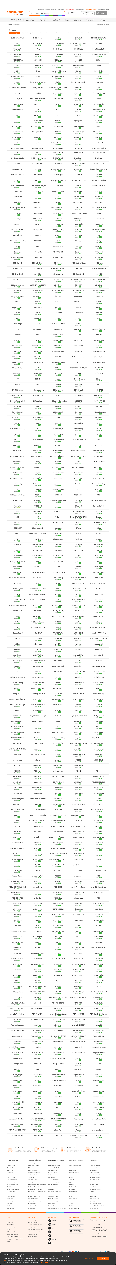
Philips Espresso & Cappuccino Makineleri (37, 1184)
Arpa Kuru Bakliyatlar (53, 1184)
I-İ (56, 33)
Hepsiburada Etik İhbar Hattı (99, 1236)
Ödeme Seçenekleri (32, 1234)
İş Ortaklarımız (10, 1222)
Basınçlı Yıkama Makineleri (75, 1165)
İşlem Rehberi (31, 1239)
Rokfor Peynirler (52, 1203)
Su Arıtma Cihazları (11, 1194)
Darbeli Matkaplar (52, 1194)
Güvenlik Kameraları (11, 1182)
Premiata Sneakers (32, 1203)
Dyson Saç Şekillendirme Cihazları (35, 1182)
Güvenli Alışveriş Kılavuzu (13, 1236)
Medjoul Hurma (51, 1175)
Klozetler (71, 1177)
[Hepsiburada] (15, 12)
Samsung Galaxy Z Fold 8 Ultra (97, 1201)
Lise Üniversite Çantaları (12, 1179)
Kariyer (8, 1229)
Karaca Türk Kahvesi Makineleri (35, 1196)
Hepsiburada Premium (91, 9)
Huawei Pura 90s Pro (94, 1179)
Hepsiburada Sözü (94, 1163)
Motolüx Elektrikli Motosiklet (34, 1186)
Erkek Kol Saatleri (11, 1201)
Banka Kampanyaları (32, 1236)
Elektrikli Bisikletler (11, 1165)
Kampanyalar (61, 9)
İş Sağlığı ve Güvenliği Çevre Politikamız (16, 1239)
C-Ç (41, 33)
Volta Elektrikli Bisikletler (33, 1175)
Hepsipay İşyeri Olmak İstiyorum (35, 1224)
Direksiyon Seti (10, 1208)
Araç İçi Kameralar (11, 1205)
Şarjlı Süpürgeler (72, 1189)
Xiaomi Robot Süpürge (33, 1198)
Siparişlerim (41, 9)
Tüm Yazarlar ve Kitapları (95, 1165)
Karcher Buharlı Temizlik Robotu (35, 1201)
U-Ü (88, 33)
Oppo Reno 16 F (93, 1196)
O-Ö (71, 33)
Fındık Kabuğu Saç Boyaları (54, 1191)
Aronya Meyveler (52, 1177)
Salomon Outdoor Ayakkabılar (34, 1172)
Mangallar (71, 1203)
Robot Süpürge (10, 1186)
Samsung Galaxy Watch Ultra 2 (97, 1205)
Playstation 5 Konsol (11, 1167)
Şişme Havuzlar (72, 1170)
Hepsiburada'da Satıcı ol (103, 24)
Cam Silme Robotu (11, 1196)
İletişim (8, 1241)
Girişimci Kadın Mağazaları (28, 33)
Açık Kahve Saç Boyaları (53, 1186)
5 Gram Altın (71, 1179)
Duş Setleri (71, 1205)
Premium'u (16, 14)
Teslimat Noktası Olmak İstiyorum (35, 1231)
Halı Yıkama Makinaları (74, 1172)
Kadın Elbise (9, 1172)
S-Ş (82, 33)
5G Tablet (92, 1191)
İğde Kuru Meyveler (52, 1170)
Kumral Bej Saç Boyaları (53, 1201)
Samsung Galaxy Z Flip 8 (95, 1203)
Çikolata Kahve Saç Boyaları (54, 1182)
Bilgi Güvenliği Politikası (12, 1234)
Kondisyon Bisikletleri (74, 1208)
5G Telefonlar (93, 1194)
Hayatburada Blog (32, 1220)
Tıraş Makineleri (72, 1163)
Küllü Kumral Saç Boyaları (54, 1165)
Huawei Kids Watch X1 (95, 1175)
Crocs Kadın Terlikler (32, 1179)
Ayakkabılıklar (72, 1184)
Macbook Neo (93, 1182)
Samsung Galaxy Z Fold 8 (95, 1198)
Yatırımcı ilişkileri (10, 1224)
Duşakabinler (10, 1198)
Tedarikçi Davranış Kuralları (34, 1227)
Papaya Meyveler (52, 1189)
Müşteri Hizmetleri (80, 9)
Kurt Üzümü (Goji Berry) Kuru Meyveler (57, 1208)
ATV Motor (9, 1175)
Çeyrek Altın (72, 1182)
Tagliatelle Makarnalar (53, 1179)
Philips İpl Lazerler (32, 1167)
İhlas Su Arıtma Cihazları (33, 1205)
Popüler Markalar (93, 1170)
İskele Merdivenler (52, 1205)
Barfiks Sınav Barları (73, 1201)
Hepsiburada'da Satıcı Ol (103, 9)
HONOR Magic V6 (94, 1208)
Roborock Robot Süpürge (33, 1165)
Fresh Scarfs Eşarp (32, 1163)
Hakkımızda (9, 1220)
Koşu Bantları (10, 1203)
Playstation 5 (93, 1186)
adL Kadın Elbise (31, 1208)
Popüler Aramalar (93, 1167)
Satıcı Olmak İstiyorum (33, 1222)
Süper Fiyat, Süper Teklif (50, 9)
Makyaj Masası (72, 1175)
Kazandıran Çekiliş (94, 1184)
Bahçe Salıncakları (73, 1191)
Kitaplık (70, 1196)
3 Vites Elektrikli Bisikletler (54, 1196)
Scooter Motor (10, 1170)
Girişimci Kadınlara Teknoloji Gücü (35, 1229)
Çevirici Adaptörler (73, 1186)
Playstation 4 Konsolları (12, 1184)
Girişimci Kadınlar (70, 9)
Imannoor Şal (31, 1177)
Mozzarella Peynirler (53, 1198)
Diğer (104, 33)
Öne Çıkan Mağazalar (15, 33)
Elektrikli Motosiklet (11, 1163)
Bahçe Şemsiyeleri (73, 1198)
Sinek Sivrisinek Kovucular (13, 1189)
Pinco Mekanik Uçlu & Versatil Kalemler (36, 1191)
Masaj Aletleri (72, 1167)
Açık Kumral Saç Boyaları (54, 1167)
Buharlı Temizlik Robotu (74, 1194)
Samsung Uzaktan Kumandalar (35, 1189)
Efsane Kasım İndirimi (94, 1172)
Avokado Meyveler (52, 1172)
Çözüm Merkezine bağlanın (99, 1221)
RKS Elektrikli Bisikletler (33, 1170)
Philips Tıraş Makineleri (33, 1194)
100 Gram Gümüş (11, 1191)
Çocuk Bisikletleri (11, 1177)
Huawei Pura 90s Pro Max (95, 1177)
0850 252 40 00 (99, 1230)
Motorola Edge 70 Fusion (95, 1189)
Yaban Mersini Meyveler (53, 1163)
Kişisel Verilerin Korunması (13, 1231)
